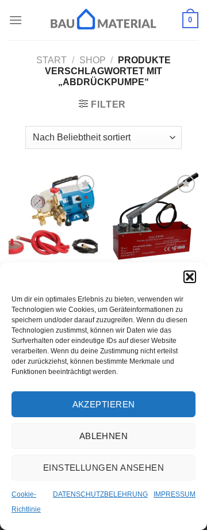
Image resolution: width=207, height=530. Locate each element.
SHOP (92, 60)
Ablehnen (103, 436)
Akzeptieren (103, 404)
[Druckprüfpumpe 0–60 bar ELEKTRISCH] (53, 216)
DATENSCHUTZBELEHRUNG (100, 494)
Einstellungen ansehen (103, 467)
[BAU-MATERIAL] (103, 20)
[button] (189, 277)
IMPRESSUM (174, 494)
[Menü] (15, 20)
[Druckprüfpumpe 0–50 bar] (153, 216)
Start (51, 60)
